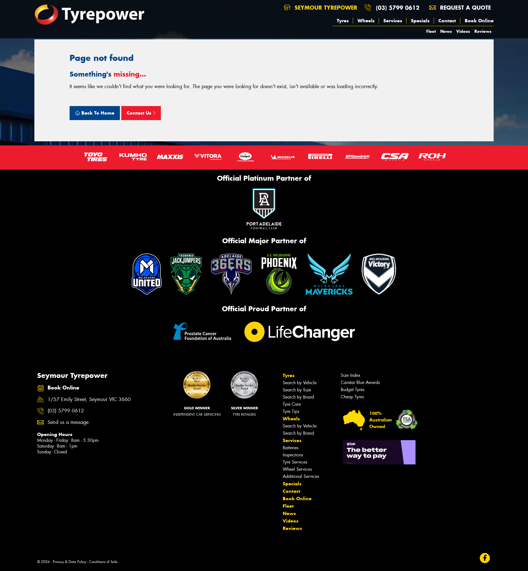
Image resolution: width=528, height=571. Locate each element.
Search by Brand (298, 397)
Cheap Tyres (352, 397)
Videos (463, 31)
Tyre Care (292, 404)
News (446, 31)
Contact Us (140, 113)
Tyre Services (295, 462)
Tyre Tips (291, 411)
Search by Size (297, 390)
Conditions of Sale (103, 561)
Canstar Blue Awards (360, 382)
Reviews (482, 31)
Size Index (350, 375)
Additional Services (301, 476)
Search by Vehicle (300, 383)
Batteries (290, 448)
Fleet (431, 31)
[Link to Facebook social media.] (485, 558)
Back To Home (97, 113)
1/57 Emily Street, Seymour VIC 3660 (89, 399)
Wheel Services (297, 469)
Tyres (343, 21)
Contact (447, 21)
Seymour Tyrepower (325, 7)
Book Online (479, 21)
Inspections (293, 455)
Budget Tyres (352, 390)
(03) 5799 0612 (397, 7)
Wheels (366, 21)
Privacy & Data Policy (69, 561)
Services (392, 21)
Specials (420, 21)
